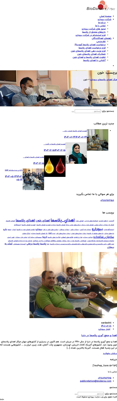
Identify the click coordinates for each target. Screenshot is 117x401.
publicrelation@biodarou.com (95, 381)
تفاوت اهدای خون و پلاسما (26, 230)
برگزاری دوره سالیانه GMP (14, 170)
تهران (14, 230)
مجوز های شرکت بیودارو (94, 29)
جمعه (9, 230)
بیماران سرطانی (64, 230)
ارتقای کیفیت (103, 221)
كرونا (44, 237)
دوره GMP (51, 233)
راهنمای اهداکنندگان (101, 38)
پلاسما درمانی (32, 244)
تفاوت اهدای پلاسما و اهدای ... (33, 157)
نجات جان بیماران (21, 237)
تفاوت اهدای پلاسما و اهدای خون (89, 57)
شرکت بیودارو (104, 19)
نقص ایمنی (11, 237)
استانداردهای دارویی (91, 221)
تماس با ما (100, 25)
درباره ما (102, 22)
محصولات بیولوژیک (35, 237)
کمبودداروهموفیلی (19, 244)
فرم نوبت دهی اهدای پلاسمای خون (88, 51)
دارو (5, 229)
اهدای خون (43, 220)
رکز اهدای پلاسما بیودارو (39, 233)
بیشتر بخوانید (110, 353)
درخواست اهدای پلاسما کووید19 (90, 44)
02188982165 (104, 378)
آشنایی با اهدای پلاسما (94, 60)
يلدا (48, 244)
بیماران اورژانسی (85, 230)
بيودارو (97, 229)
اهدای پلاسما (25, 220)
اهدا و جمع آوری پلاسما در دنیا (99, 335)
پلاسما (43, 244)
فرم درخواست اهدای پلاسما (92, 47)
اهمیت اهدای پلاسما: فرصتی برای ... (75, 131)
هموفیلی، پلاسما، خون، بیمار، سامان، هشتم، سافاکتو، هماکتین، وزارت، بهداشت (59, 241)
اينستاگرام (17, 225)
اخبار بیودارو (104, 329)
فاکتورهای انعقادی (67, 237)
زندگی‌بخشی (26, 233)
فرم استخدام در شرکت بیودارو (91, 35)
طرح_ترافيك (78, 237)
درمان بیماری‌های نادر (63, 233)
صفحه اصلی (105, 16)
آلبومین (111, 221)
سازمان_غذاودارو (103, 237)
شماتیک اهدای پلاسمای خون (91, 54)
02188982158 (107, 200)
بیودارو (39, 229)
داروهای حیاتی (109, 233)
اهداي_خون (79, 221)
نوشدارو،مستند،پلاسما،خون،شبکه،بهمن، (100, 241)
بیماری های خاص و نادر (50, 230)
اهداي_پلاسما (63, 220)
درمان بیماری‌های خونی (78, 233)
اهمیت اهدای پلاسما (29, 225)
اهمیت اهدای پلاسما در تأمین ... (54, 144)
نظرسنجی (101, 41)
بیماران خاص (74, 230)
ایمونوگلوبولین (109, 230)
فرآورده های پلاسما (54, 237)
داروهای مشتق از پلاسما (94, 32)
